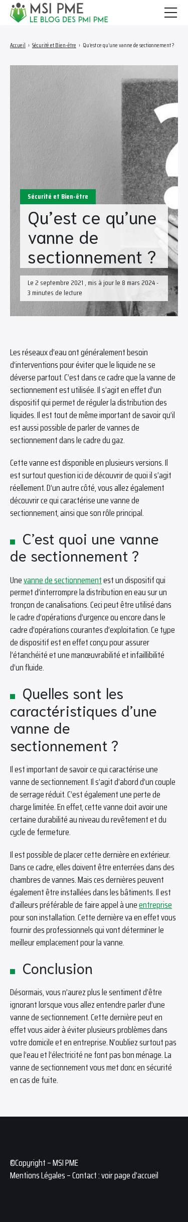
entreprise (155, 905)
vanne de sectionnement (63, 580)
